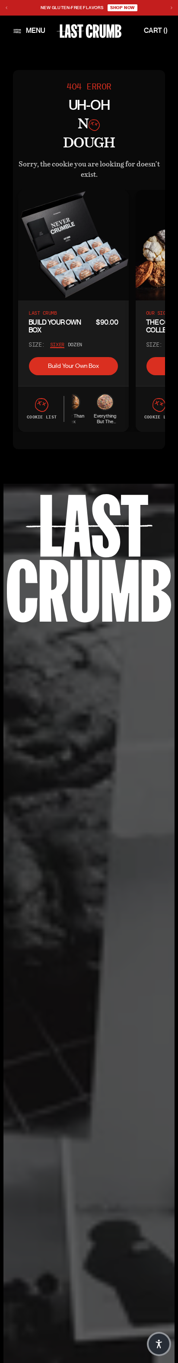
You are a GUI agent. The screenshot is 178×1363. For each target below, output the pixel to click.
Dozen (75, 344)
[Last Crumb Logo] (89, 31)
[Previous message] (6, 8)
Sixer (57, 344)
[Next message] (171, 8)
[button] (159, 1344)
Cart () (156, 31)
